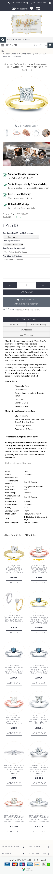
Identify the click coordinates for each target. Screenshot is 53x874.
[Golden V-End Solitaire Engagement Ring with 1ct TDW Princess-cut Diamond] (26, 99)
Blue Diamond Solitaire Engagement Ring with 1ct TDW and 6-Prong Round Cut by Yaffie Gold (39, 619)
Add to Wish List (27, 300)
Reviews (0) (15, 324)
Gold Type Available (11, 240)
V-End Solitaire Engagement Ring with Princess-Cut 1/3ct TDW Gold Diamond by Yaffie (39, 569)
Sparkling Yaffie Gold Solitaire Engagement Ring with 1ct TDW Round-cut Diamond (14, 819)
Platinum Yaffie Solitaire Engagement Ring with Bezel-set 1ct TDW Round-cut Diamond (39, 769)
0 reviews (20, 309)
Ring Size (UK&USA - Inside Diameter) (18, 233)
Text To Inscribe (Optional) (14, 248)
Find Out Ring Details (26, 319)
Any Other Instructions (12, 256)
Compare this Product (27, 304)
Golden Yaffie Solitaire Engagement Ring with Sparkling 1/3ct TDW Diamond (14, 618)
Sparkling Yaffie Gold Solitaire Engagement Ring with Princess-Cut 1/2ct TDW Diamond (14, 769)
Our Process (26, 329)
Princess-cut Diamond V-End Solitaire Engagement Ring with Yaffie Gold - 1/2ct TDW (39, 719)
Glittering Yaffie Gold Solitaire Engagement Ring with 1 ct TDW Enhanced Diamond (14, 569)
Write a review (33, 309)
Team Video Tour (26, 335)
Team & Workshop (38, 324)
